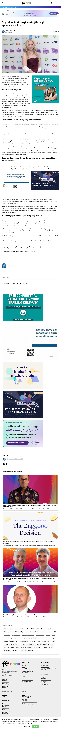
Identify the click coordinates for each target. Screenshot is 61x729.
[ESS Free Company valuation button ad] (23, 307)
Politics (23, 644)
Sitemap (4, 687)
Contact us (5, 680)
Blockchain (52, 628)
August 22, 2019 (9, 32)
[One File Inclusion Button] (23, 375)
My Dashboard (5, 708)
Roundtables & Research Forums (29, 702)
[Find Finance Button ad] (23, 433)
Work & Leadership (26, 669)
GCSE (53, 635)
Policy (17, 644)
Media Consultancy (45, 683)
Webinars (24, 703)
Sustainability (37, 647)
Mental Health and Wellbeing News (19, 641)
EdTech (23, 667)
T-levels (45, 647)
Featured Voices (45, 667)
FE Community (5, 682)
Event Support (44, 684)
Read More (31, 723)
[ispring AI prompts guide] (45, 189)
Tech (50, 647)
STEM (17, 647)
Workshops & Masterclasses (28, 705)
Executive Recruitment (27, 681)
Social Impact (25, 672)
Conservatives (29, 632)
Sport (12, 647)
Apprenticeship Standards (18, 628)
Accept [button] (35, 726)
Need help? (5, 713)
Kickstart (24, 638)
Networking (24, 699)
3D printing (7, 628)
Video (3, 696)
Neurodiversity (45, 641)
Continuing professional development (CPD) (45, 632)
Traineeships (7, 650)
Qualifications (30, 644)
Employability (25, 668)
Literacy (6, 641)
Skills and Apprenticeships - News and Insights (23, 251)
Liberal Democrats (38, 638)
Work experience (29, 650)
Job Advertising (44, 681)
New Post (4, 706)
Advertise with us (6, 684)
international (17, 638)
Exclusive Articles (45, 665)
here (52, 241)
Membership (5, 712)
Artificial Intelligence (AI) (33, 628)
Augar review (44, 628)
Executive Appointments (27, 680)
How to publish (5, 704)
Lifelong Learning (50, 638)
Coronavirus (7, 635)
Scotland (38, 644)
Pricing (42, 677)
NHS (52, 641)
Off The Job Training (9, 644)
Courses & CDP (25, 698)
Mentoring (32, 641)
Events (4, 709)
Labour (30, 638)
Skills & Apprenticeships (27, 671)
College (21, 632)
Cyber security (16, 635)
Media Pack (43, 678)
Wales (21, 650)
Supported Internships (26, 647)
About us (4, 679)
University (15, 650)
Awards (23, 695)
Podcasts (4, 695)
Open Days (24, 700)
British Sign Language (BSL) (11, 632)
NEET (38, 641)
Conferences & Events (27, 696)
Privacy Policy (5, 686)
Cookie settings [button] (25, 726)
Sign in (56, 3)
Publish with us (5, 683)
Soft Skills (6, 647)
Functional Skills (40, 635)
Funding (48, 635)
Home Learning (8, 638)
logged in (14, 283)
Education (24, 665)
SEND (44, 644)
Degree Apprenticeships (28, 635)
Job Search (24, 683)
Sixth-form (50, 644)
